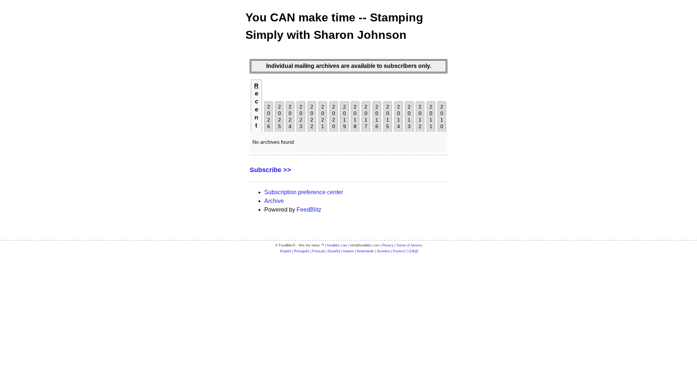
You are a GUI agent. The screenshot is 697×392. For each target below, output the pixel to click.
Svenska (383, 251)
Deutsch (399, 251)
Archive (274, 201)
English (285, 251)
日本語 (413, 251)
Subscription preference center (303, 192)
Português (301, 251)
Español (334, 251)
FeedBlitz (309, 210)
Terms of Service (409, 245)
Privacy (388, 245)
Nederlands (365, 251)
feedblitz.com (337, 245)
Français (318, 251)
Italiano (348, 251)
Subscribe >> (270, 169)
